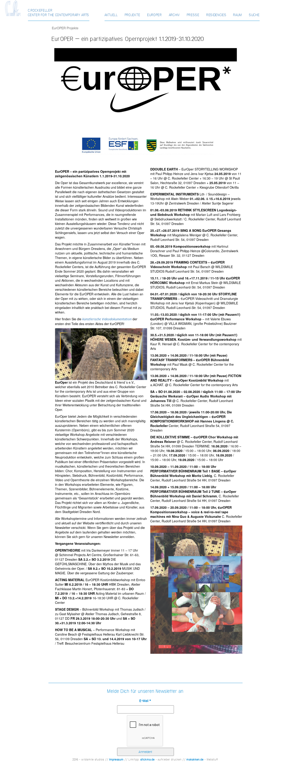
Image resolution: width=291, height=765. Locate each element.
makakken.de (195, 759)
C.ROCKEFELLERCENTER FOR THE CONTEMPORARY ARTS (59, 12)
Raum (237, 15)
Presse (193, 15)
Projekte (132, 15)
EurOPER (154, 15)
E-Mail (145, 701)
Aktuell (111, 15)
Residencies (216, 15)
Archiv (174, 15)
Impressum (116, 759)
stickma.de (147, 759)
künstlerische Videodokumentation (107, 319)
